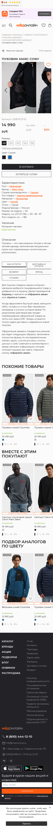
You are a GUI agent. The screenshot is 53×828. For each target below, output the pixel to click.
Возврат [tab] (14, 272)
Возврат (31, 670)
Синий (14, 201)
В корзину (26, 167)
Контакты (32, 645)
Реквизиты (32, 653)
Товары (28, 35)
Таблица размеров (12, 148)
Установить (44, 14)
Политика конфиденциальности (37, 680)
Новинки (8, 667)
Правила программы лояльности (37, 705)
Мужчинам (40, 35)
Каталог (7, 641)
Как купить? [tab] (14, 264)
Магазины (32, 661)
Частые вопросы (35, 715)
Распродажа (11, 673)
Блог (5, 662)
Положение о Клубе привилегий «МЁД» (37, 698)
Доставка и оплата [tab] (39, 265)
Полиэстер (22, 198)
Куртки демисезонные (30, 195)
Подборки (9, 657)
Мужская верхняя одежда (16, 40)
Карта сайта (33, 657)
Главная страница (12, 35)
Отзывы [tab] (14, 278)
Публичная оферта (36, 692)
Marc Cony (17, 189)
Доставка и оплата (36, 666)
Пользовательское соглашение (36, 687)
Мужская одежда (11, 37)
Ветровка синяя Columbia (16, 607)
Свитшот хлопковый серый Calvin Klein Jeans (17, 518)
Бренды (7, 646)
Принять (27, 823)
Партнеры (32, 649)
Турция (34, 192)
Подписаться (27, 791)
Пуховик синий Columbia (15, 427)
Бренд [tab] (39, 272)
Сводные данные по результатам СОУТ (37, 721)
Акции (6, 652)
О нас (30, 641)
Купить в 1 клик (26, 174)
